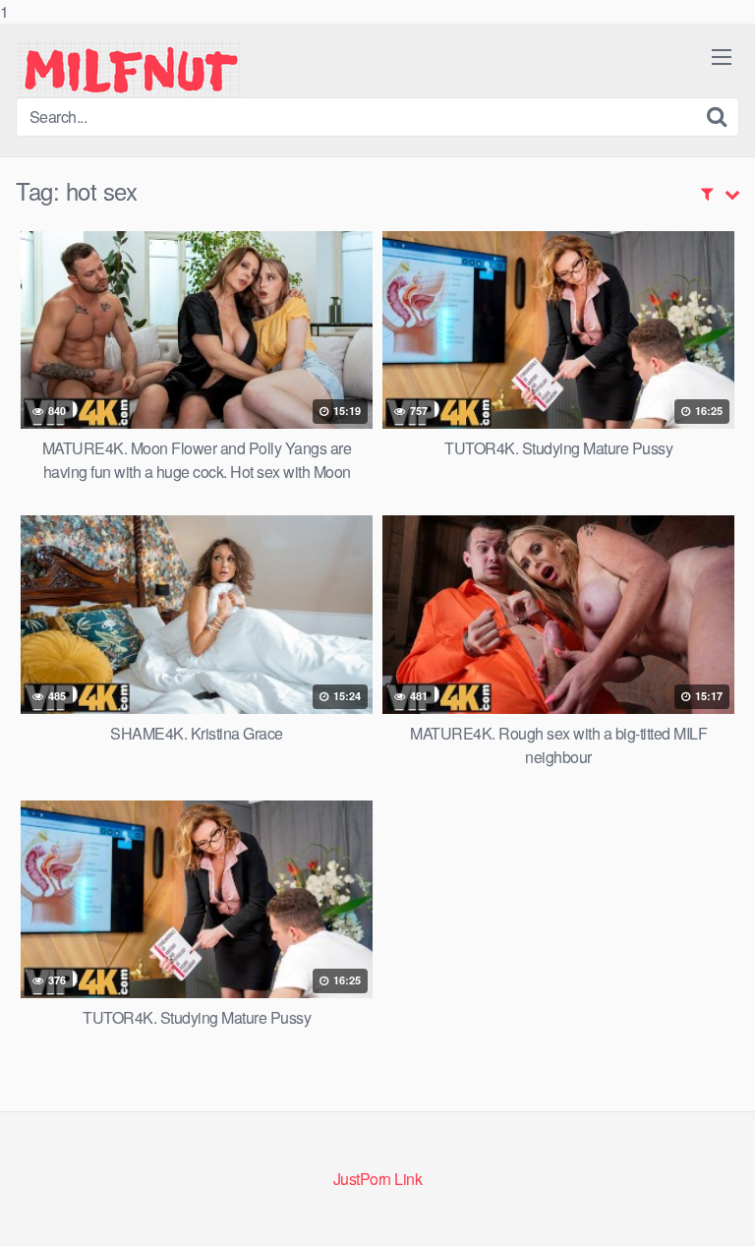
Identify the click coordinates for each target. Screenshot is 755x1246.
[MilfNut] (129, 68)
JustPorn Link (378, 1178)
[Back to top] (720, 1210)
